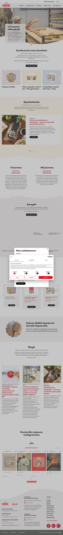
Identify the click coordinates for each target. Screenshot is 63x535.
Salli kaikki (45, 277)
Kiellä (17, 277)
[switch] (26, 273)
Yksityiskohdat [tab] (31, 260)
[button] (47, 249)
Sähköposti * (18, 253)
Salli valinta (31, 277)
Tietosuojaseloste (21, 280)
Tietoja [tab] (46, 260)
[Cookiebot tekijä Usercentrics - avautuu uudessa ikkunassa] (48, 257)
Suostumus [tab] (17, 260)
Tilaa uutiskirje (21, 283)
